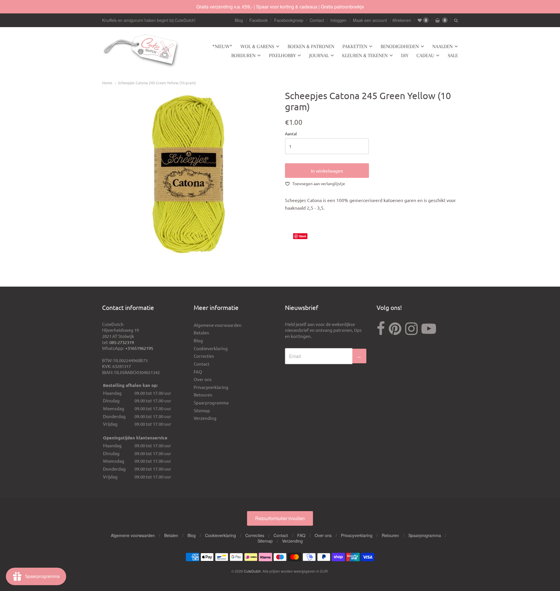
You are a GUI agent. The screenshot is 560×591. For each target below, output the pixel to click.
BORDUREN (243, 55)
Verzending (205, 418)
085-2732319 (121, 342)
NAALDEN (442, 46)
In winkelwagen (327, 170)
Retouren (203, 394)
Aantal (291, 133)
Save (302, 236)
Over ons (203, 379)
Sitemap (202, 410)
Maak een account (370, 20)
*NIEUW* (222, 46)
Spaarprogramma (211, 402)
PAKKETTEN (354, 46)
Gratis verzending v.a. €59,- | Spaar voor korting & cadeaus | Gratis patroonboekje (280, 6)
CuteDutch (252, 571)
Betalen (201, 332)
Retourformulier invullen (280, 518)
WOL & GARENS (257, 46)
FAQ (198, 371)
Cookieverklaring (211, 348)
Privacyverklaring (211, 387)
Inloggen (338, 20)
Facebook (258, 20)
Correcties (204, 356)
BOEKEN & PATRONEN (311, 46)
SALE (453, 55)
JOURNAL (319, 55)
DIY (404, 55)
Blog (239, 20)
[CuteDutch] (141, 51)
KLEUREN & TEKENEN (365, 55)
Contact (317, 20)
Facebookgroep (288, 20)
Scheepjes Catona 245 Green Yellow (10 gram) (157, 82)
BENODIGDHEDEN (400, 46)
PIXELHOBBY (282, 55)
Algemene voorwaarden (218, 325)
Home (107, 82)
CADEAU (425, 55)
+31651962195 (139, 348)
